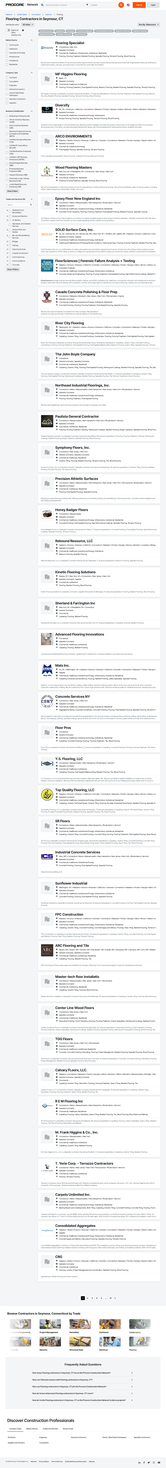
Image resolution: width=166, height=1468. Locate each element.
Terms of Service (57, 1461)
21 (110, 1298)
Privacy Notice (44, 1461)
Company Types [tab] (15, 1429)
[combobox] (103, 5)
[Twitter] (149, 1463)
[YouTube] (159, 1463)
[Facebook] (144, 1462)
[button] (6, 45)
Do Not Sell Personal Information (76, 1461)
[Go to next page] (115, 1298)
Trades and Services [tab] (50, 1429)
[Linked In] (139, 1463)
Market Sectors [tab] (32, 1429)
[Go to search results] (31, 204)
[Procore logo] (15, 5)
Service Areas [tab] (68, 1429)
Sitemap (92, 1461)
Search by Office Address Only (16, 32)
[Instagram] (154, 1463)
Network (32, 5)
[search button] (121, 5)
